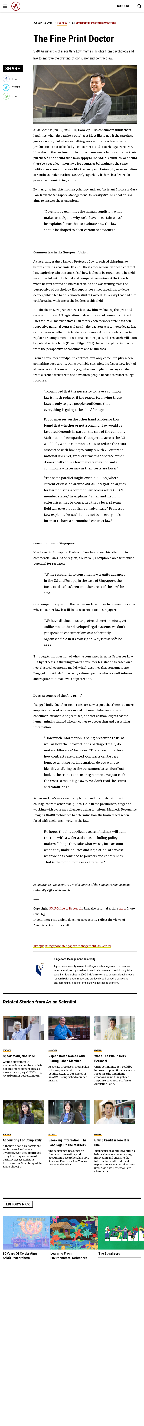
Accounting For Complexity (22, 1140)
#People (38, 946)
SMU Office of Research (65, 908)
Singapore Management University (96, 22)
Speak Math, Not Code (19, 1056)
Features (62, 22)
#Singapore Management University (86, 946)
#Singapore (53, 946)
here (122, 908)
